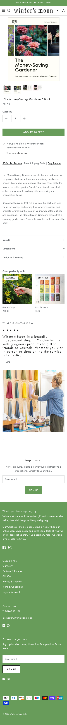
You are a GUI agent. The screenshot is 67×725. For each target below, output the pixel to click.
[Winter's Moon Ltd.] (33, 10)
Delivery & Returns (12, 571)
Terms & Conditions (12, 586)
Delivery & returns (12, 257)
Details (6, 240)
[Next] (12, 438)
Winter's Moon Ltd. (18, 714)
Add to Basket (33, 132)
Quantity (7, 111)
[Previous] (3, 438)
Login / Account (11, 592)
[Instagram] (10, 547)
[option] (33, 49)
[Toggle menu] (3, 10)
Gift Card (7, 576)
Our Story (7, 566)
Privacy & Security (12, 581)
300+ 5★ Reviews (12, 163)
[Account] (56, 10)
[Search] (10, 10)
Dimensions (8, 248)
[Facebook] (4, 547)
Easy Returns (54, 163)
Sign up (33, 490)
